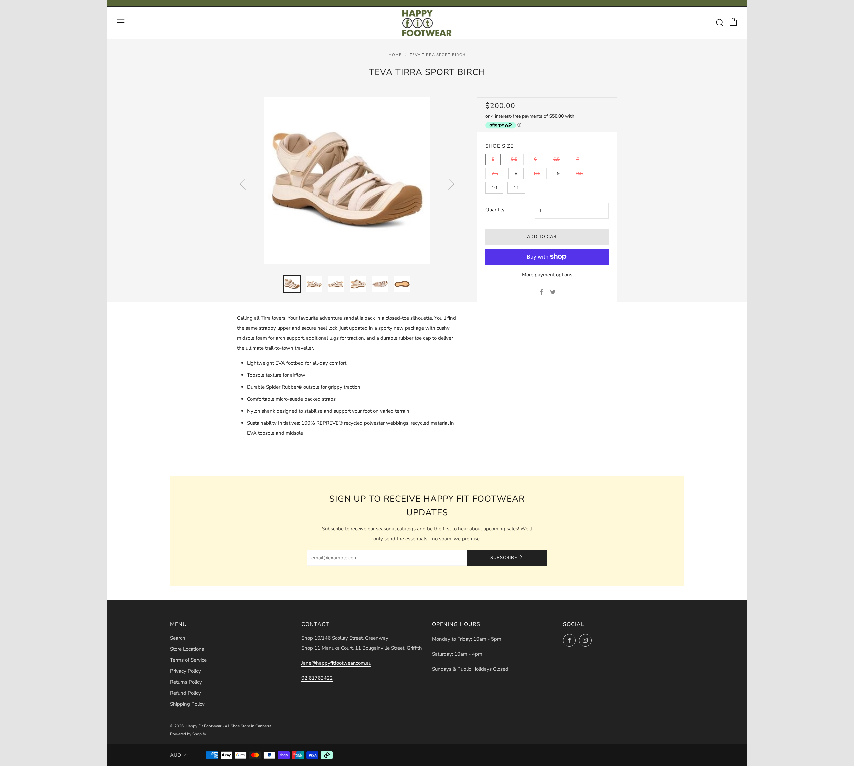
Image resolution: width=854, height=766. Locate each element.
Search (177, 638)
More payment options (547, 274)
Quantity (495, 209)
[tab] (292, 284)
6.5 (556, 159)
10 (494, 187)
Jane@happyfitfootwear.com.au (336, 663)
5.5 (514, 159)
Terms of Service (188, 660)
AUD (175, 755)
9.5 (579, 173)
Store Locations (187, 649)
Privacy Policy (185, 671)
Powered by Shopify (188, 734)
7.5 (495, 173)
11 (516, 187)
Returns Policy (186, 682)
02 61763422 (317, 678)
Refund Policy (185, 693)
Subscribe (503, 558)
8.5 (537, 173)
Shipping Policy (187, 704)
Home (395, 54)
